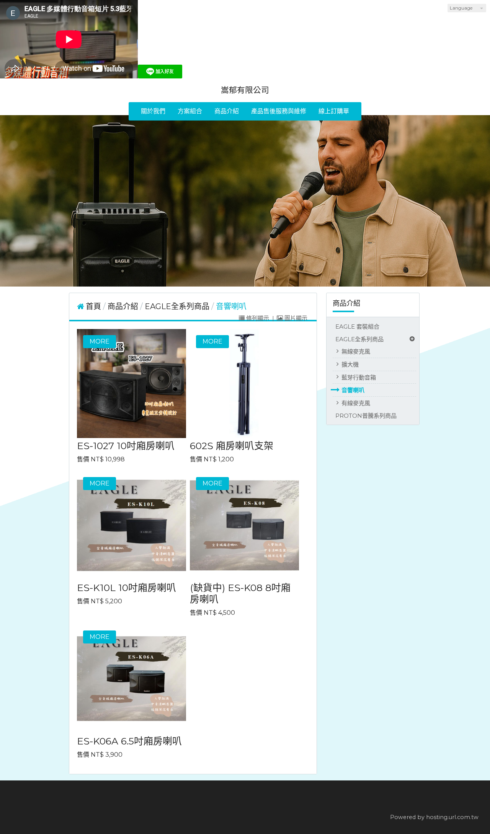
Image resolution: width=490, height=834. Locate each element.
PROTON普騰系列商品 (366, 415)
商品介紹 (124, 306)
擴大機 (350, 364)
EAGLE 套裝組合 (357, 326)
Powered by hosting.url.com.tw (434, 817)
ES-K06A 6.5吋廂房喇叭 (129, 741)
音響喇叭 (352, 390)
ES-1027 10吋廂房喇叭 (126, 445)
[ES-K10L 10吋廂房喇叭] (131, 525)
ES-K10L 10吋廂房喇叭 (126, 587)
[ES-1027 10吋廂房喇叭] (131, 383)
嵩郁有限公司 (245, 90)
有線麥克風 (355, 403)
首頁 (93, 306)
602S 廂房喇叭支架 (231, 445)
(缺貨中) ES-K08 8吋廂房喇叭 (240, 593)
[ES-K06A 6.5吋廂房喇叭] (131, 678)
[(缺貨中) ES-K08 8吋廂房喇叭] (244, 525)
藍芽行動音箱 (358, 377)
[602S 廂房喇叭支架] (244, 383)
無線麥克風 (355, 351)
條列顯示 (258, 318)
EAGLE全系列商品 (359, 339)
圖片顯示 (295, 318)
